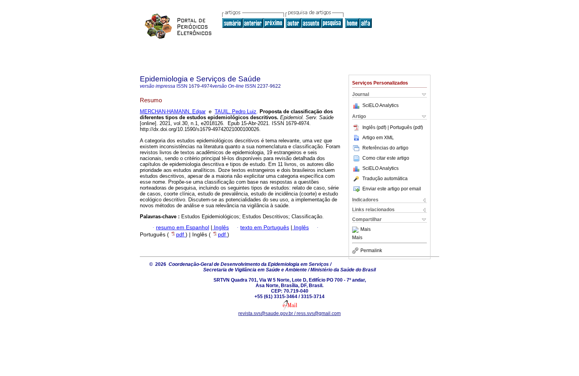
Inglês (220, 227)
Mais (365, 229)
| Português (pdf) (405, 127)
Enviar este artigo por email (391, 189)
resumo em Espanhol (182, 227)
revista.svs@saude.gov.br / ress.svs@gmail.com (289, 313)
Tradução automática (385, 178)
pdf (181, 235)
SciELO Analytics (380, 105)
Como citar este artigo (385, 158)
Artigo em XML (378, 137)
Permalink (371, 250)
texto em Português (264, 227)
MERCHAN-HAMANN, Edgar (173, 111)
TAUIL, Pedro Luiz (235, 111)
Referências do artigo (385, 148)
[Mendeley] (356, 229)
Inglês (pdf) (375, 127)
